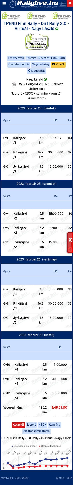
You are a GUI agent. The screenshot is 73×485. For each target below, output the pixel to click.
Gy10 (6, 365)
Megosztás (37, 71)
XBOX (42, 425)
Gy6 (6, 242)
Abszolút (18, 425)
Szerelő (31, 425)
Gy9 (6, 318)
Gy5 (6, 228)
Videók (60, 64)
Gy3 (6, 167)
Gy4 (6, 214)
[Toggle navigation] (4, 4)
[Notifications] (70, 3)
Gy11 (6, 379)
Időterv (31, 58)
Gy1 (5, 138)
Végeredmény (40, 64)
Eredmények (16, 58)
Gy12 (6, 394)
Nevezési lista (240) (51, 58)
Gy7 (5, 290)
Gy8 (6, 304)
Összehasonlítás (18, 64)
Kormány (54, 425)
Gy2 (6, 153)
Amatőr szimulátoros (36, 431)
